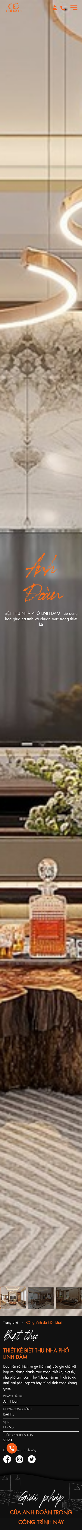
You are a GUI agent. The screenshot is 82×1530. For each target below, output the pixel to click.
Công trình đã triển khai (44, 1322)
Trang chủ (10, 1322)
